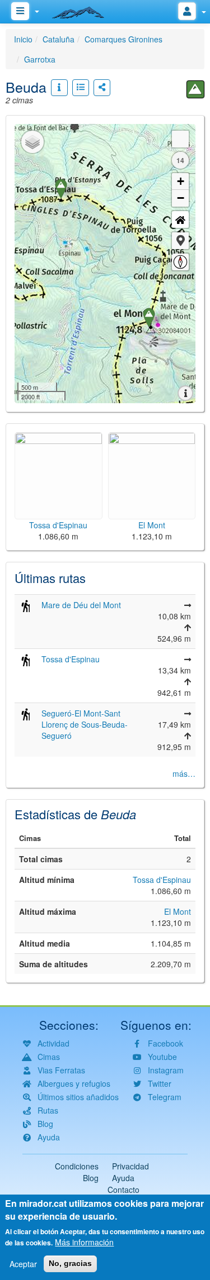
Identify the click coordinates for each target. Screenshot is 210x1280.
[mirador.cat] (84, 10)
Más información (84, 1242)
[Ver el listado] (80, 87)
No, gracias (70, 1263)
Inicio (23, 39)
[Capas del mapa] (32, 142)
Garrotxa (39, 59)
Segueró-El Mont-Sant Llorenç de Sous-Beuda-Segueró (84, 724)
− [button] (180, 198)
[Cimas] (195, 89)
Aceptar (23, 1263)
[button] (180, 240)
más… (183, 773)
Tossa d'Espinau (70, 659)
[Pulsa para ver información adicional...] (59, 87)
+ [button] (180, 181)
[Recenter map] (180, 219)
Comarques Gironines (123, 39)
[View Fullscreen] (180, 139)
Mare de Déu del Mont (81, 604)
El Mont (177, 911)
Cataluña (58, 39)
